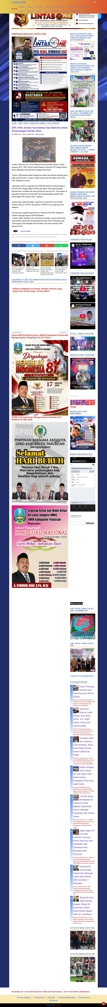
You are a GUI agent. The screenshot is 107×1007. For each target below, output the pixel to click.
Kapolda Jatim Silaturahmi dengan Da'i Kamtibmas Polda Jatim (32, 269)
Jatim (47, 7)
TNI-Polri (38, 7)
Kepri (46, 11)
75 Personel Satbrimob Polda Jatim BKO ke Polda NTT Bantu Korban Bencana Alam (18, 270)
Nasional (65, 11)
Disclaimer (53, 1001)
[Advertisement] (82, 540)
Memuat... (75, 396)
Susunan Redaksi (23, 998)
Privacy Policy (84, 998)
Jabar (62, 7)
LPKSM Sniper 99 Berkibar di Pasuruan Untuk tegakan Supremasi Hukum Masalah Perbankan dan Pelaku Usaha (83, 806)
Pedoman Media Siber (66, 998)
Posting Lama (63, 332)
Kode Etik (51, 998)
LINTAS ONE (19, 2)
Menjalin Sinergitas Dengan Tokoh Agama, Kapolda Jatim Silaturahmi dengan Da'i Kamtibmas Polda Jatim (47, 271)
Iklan (30, 7)
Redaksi (22, 7)
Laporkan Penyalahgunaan (81, 676)
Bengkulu (55, 11)
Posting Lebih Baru (17, 332)
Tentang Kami (39, 998)
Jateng (54, 7)
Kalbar (39, 11)
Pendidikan (75, 11)
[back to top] (103, 1003)
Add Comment (40, 134)
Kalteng (30, 11)
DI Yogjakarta (72, 7)
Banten (21, 11)
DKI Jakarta (84, 7)
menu (85, 11)
